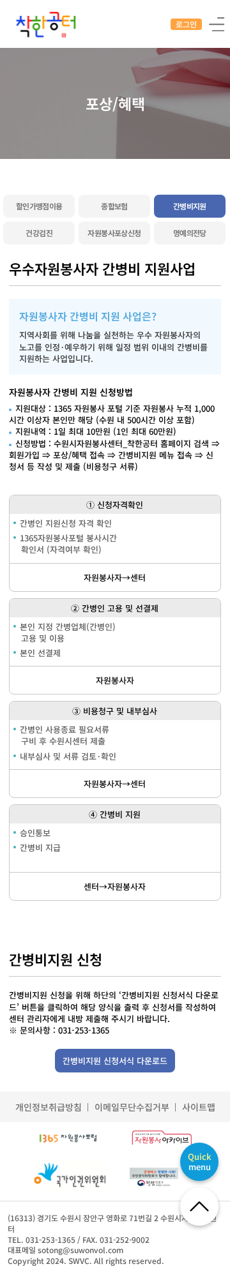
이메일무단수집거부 (132, 1107)
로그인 (186, 24)
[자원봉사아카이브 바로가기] (162, 1139)
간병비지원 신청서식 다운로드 (115, 1061)
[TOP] (199, 1206)
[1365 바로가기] (68, 1139)
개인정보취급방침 (48, 1107)
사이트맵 (198, 1107)
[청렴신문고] (162, 1177)
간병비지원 (189, 205)
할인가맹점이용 (39, 205)
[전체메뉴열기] (216, 23)
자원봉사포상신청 (114, 232)
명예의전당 (189, 232)
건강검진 (39, 232)
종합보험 (114, 205)
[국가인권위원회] (69, 1176)
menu (199, 1161)
